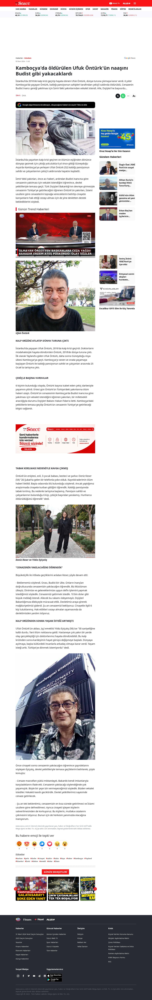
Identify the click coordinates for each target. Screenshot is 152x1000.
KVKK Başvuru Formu (116, 957)
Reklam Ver (81, 942)
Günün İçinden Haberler (56, 934)
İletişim (80, 934)
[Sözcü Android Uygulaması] (54, 979)
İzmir (28, 861)
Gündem (27, 58)
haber (69, 858)
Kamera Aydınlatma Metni (118, 953)
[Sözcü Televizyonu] (18, 919)
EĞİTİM (123, 9)
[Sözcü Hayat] (39, 919)
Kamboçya (79, 858)
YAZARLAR (33, 9)
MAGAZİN (105, 9)
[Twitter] (28, 976)
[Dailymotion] (39, 976)
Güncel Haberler (54, 928)
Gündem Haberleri (110, 156)
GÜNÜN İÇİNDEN (76, 9)
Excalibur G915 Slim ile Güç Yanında (117, 308)
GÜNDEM (43, 9)
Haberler (20, 928)
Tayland (89, 858)
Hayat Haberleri (22, 954)
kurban (20, 858)
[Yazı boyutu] (134, 96)
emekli (43, 861)
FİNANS (114, 9)
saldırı (49, 858)
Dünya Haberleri (22, 959)
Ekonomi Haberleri (23, 950)
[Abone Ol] (129, 58)
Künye (79, 938)
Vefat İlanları (82, 946)
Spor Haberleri (52, 942)
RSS (109, 962)
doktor (35, 861)
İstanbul (20, 861)
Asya (63, 858)
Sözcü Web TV (52, 938)
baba (57, 858)
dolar (50, 861)
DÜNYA (63, 9)
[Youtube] (34, 976)
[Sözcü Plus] (51, 919)
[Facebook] (23, 976)
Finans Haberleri (22, 946)
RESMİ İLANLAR (134, 9)
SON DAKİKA (21, 9)
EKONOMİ (54, 9)
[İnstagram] (18, 976)
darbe (33, 858)
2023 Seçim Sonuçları (24, 938)
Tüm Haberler (52, 950)
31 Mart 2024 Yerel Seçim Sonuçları (30, 934)
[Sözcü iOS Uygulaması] (54, 975)
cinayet (42, 858)
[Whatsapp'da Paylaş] (123, 96)
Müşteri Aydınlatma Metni (118, 938)
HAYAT (95, 9)
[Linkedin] (44, 976)
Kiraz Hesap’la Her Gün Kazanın (114, 151)
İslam (57, 861)
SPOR (88, 9)
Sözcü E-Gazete (53, 946)
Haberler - (20, 58)
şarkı (27, 858)
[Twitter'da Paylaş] (117, 96)
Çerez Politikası (114, 942)
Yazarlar (19, 942)
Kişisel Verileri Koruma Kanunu (120, 934)
